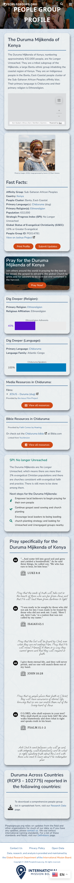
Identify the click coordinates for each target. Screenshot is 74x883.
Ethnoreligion (37, 208)
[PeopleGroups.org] (20, 4)
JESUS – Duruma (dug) (23, 394)
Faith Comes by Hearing (30, 427)
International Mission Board (57, 857)
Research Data (58, 805)
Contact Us (16, 848)
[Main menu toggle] (70, 4)
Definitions (43, 835)
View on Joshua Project (19, 237)
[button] (61, 4)
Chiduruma (38, 204)
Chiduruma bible (35, 433)
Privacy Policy (37, 848)
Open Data (58, 848)
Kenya (20, 196)
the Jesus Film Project (28, 398)
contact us (32, 830)
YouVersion (24, 437)
